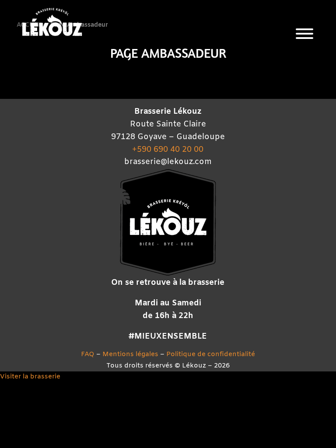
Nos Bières (271, 126)
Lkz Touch (270, 96)
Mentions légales (130, 354)
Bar (271, 158)
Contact (271, 312)
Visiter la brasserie (30, 376)
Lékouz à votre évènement (271, 281)
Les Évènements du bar (271, 189)
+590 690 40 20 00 (167, 149)
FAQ (87, 354)
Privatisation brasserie (271, 250)
